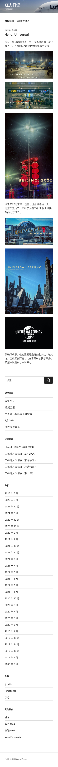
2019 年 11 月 (12, 644)
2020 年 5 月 (11, 618)
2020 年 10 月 (12, 598)
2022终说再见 (12, 427)
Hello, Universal (17, 34)
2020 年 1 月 (11, 631)
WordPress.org (13, 737)
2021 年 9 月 (11, 559)
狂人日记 (12, 5)
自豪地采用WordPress (16, 759)
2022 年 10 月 (12, 526)
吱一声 (28, 473)
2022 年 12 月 (12, 519)
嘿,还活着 (10, 407)
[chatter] (9, 684)
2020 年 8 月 (11, 605)
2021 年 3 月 (11, 585)
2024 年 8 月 (11, 513)
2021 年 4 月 (11, 578)
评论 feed (10, 730)
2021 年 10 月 (12, 552)
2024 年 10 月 (12, 506)
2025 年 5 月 (11, 493)
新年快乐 (29, 460)
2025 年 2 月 (11, 499)
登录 (7, 717)
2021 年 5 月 (11, 572)
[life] (7, 697)
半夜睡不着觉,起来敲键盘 (18, 413)
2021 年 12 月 (12, 545)
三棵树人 (10, 453)
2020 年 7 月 (11, 611)
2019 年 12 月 (12, 637)
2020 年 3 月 (11, 624)
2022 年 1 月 (11, 539)
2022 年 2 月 (11, 532)
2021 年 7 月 (11, 565)
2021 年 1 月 (11, 591)
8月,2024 (9, 420)
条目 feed (10, 723)
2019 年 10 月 (12, 650)
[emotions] (10, 690)
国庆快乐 (29, 466)
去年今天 (10, 400)
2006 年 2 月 (11, 664)
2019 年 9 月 (11, 657)
